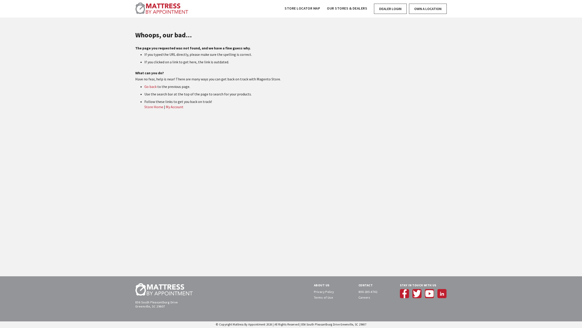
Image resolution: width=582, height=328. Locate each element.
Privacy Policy (324, 292)
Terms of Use (323, 297)
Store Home (153, 107)
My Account (174, 107)
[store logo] (161, 9)
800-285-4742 (368, 292)
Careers (364, 297)
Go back (150, 86)
